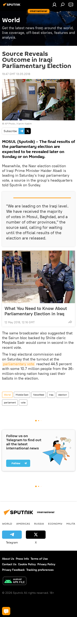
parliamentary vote (18, 363)
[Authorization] (54, 4)
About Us (8, 559)
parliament (10, 402)
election (62, 394)
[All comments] (6, 611)
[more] (70, 322)
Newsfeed (38, 394)
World (7, 394)
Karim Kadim (24, 123)
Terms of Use (39, 559)
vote (23, 402)
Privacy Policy (46, 564)
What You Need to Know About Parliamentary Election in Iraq (36, 311)
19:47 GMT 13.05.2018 (16, 74)
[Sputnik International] (12, 6)
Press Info (22, 559)
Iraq (51, 394)
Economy (55, 523)
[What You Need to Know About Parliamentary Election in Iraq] (38, 277)
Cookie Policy (27, 564)
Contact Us (9, 564)
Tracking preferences (40, 570)
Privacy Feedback (13, 570)
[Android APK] (15, 581)
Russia (39, 523)
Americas (23, 523)
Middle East (22, 394)
